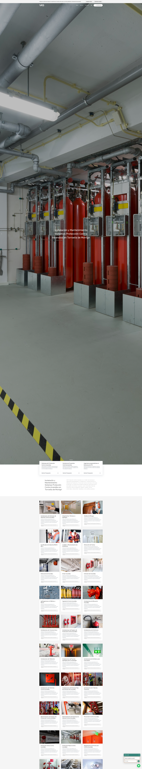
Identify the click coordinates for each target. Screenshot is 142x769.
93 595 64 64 (98, 5)
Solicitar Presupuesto (46, 473)
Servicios (81, 5)
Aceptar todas (89, 1)
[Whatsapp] (138, 765)
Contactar (87, 5)
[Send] (139, 761)
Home (77, 5)
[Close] (139, 755)
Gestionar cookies (98, 1)
